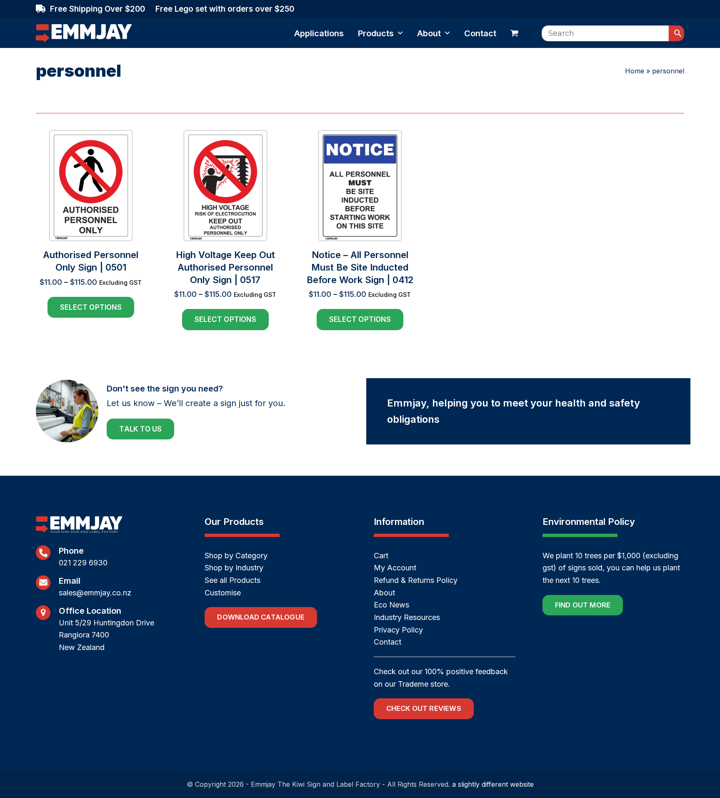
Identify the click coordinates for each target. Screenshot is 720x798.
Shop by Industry (234, 567)
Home (634, 71)
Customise (223, 592)
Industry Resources (407, 617)
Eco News (391, 604)
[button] (514, 33)
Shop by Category (236, 555)
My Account (395, 567)
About (384, 592)
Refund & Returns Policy (416, 580)
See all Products (232, 580)
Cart (381, 555)
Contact (387, 641)
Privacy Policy (398, 629)
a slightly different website (493, 784)
